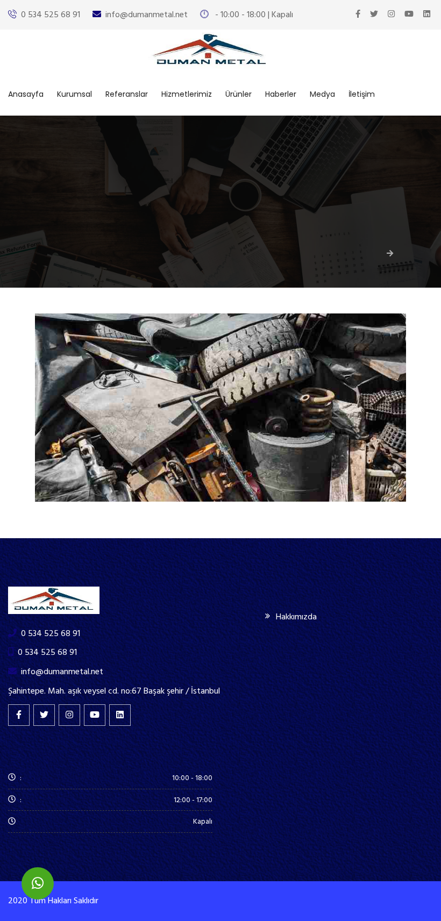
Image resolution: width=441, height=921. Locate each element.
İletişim (361, 94)
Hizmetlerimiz (186, 94)
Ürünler (238, 94)
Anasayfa (26, 94)
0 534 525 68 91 (50, 15)
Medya (322, 94)
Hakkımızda (296, 617)
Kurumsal (74, 94)
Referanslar (126, 94)
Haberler (280, 94)
